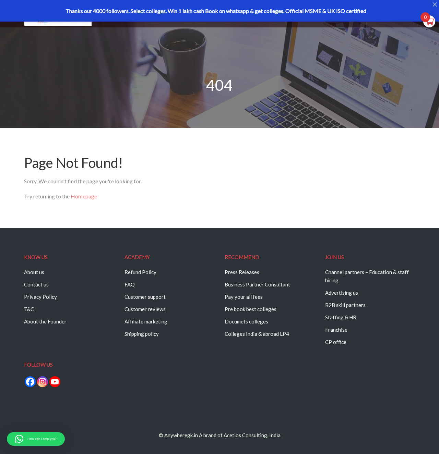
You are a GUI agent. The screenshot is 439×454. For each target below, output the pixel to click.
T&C (29, 309)
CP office (335, 342)
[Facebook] (30, 381)
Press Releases (242, 272)
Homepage (84, 196)
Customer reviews (145, 309)
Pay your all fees (244, 297)
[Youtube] (54, 381)
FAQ (129, 284)
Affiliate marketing (145, 321)
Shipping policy (141, 334)
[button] (36, 439)
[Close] (434, 4)
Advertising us (341, 293)
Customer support (145, 297)
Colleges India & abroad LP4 (257, 334)
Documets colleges (246, 321)
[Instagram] (42, 381)
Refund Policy (140, 272)
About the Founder (45, 321)
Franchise (336, 330)
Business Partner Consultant (257, 284)
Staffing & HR (340, 317)
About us (34, 272)
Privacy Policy (40, 297)
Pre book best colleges (250, 309)
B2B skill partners (345, 305)
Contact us (36, 284)
